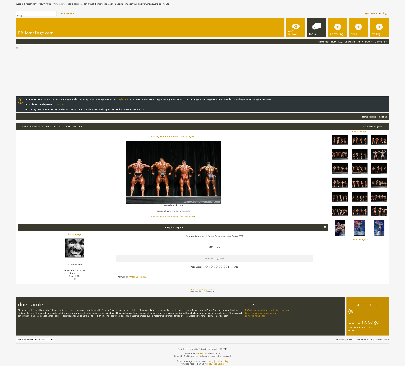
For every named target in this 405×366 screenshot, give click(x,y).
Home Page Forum (327, 41)
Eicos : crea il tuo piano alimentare (261, 313)
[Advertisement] (202, 73)
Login (385, 13)
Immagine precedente (163, 136)
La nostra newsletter (255, 315)
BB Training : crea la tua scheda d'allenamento (267, 310)
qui (142, 109)
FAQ (340, 41)
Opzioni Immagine (372, 126)
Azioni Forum (364, 41)
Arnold (132, 276)
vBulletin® (202, 353)
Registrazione (370, 13)
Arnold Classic (36, 126)
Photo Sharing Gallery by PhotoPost (202, 290)
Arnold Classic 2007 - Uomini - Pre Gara (63, 126)
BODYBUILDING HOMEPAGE (359, 339)
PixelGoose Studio (215, 363)
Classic (138, 276)
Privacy (210, 361)
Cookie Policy (222, 361)
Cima (386, 339)
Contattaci (339, 339)
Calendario (350, 41)
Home (365, 116)
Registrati (382, 116)
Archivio (378, 339)
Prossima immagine (184, 136)
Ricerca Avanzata (66, 13)
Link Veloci (380, 41)
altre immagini (360, 131)
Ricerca (372, 116)
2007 (145, 276)
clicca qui (60, 104)
